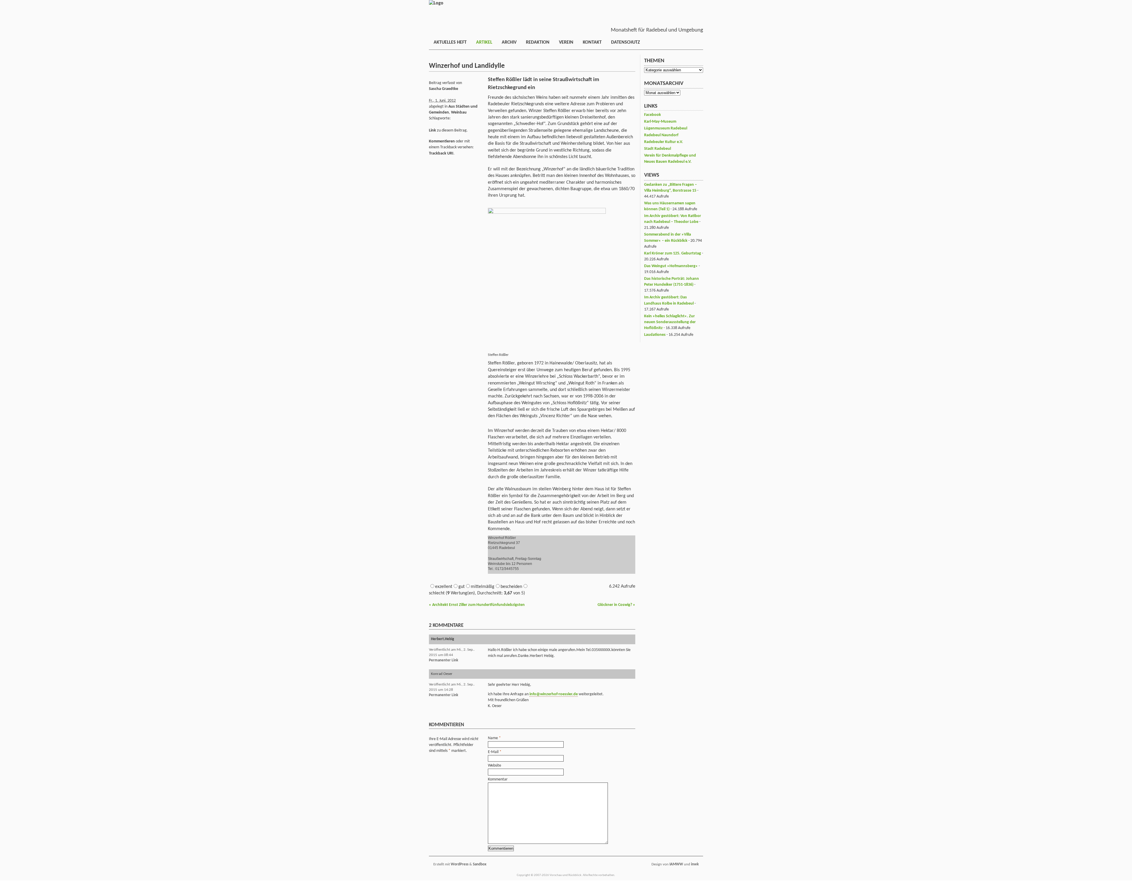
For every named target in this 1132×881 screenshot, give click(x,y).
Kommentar (498, 779)
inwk (695, 864)
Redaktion (537, 42)
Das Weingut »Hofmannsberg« (671, 266)
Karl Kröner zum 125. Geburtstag (672, 253)
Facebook (652, 115)
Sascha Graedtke (443, 89)
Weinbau (459, 112)
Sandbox (479, 864)
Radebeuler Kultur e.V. (663, 142)
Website (494, 765)
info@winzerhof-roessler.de (553, 694)
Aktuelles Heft (450, 42)
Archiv (509, 42)
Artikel (484, 42)
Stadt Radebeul (657, 149)
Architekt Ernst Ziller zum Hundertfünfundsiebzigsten (477, 605)
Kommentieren (442, 141)
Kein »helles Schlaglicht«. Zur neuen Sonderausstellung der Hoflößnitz (670, 322)
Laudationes (655, 335)
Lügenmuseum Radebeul (665, 128)
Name (493, 738)
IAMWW (676, 864)
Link (432, 130)
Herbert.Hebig (442, 639)
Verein (566, 42)
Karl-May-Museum (660, 121)
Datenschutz (625, 42)
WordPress (459, 864)
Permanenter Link (443, 660)
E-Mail (493, 752)
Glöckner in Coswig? (616, 605)
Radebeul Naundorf (661, 135)
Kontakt (592, 42)
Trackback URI (441, 153)
